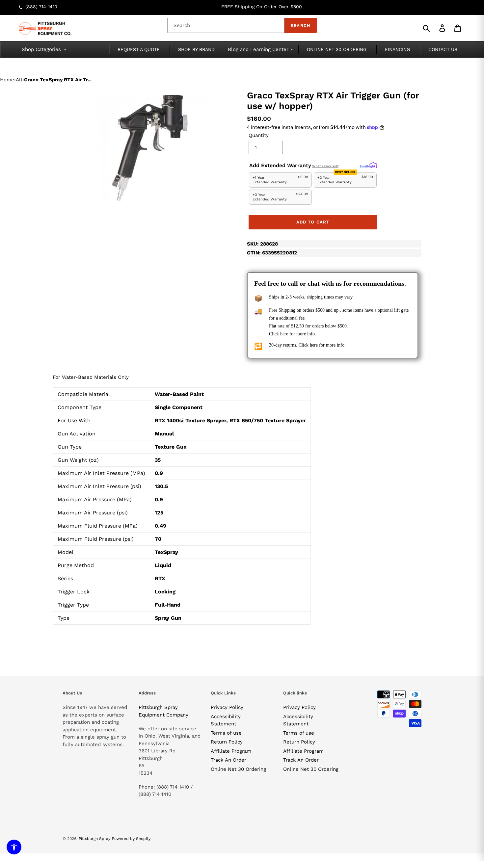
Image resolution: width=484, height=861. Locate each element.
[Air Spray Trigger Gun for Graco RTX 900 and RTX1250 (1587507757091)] (149, 147)
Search (300, 25)
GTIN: (272, 253)
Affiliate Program (231, 751)
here (284, 333)
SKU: (262, 244)
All (19, 80)
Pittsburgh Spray (94, 838)
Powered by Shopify (131, 838)
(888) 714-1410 (41, 6)
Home (7, 80)
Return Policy (227, 742)
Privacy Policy (227, 707)
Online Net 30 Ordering (238, 769)
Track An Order (228, 760)
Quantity (259, 135)
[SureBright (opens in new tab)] (368, 165)
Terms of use (226, 733)
